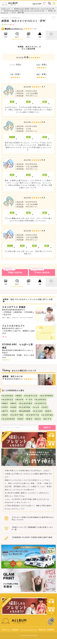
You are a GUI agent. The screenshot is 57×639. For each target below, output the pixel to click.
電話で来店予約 (13, 271)
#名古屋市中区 (40, 403)
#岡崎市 (5, 403)
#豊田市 (13, 403)
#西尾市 (48, 411)
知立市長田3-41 (14, 29)
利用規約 (15, 630)
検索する (47, 427)
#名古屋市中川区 (32, 415)
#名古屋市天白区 (31, 396)
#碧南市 (20, 419)
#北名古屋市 (38, 411)
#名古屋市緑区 (40, 400)
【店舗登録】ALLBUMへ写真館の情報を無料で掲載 (32, 537)
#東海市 (29, 419)
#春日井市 (20, 400)
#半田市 (5, 407)
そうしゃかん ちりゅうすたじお (10, 17)
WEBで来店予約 (41, 271)
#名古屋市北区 (7, 400)
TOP (6, 37)
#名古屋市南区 (47, 415)
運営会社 (42, 630)
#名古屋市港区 (7, 396)
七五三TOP (36, 4)
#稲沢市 (38, 419)
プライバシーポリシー (29, 630)
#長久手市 (47, 419)
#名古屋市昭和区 (46, 396)
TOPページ (6, 630)
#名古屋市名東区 (25, 403)
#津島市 (5, 415)
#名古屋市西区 (24, 407)
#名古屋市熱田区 (8, 419)
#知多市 (13, 411)
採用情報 (50, 630)
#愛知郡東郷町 (24, 411)
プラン (28, 37)
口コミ (17, 37)
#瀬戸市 (5, 411)
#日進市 (45, 407)
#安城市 (13, 407)
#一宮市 (29, 400)
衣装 (40, 37)
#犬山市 (36, 407)
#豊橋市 (19, 396)
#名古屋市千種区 (17, 415)
